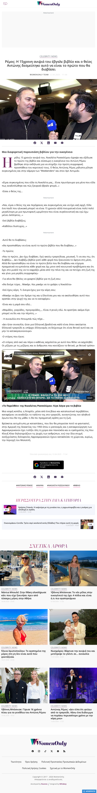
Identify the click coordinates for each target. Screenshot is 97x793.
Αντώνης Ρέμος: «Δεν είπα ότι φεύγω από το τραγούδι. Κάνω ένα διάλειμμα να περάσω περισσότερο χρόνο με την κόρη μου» (72, 714)
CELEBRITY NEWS (48, 56)
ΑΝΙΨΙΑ (40, 485)
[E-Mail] (55, 143)
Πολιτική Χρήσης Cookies (34, 768)
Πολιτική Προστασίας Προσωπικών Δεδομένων (63, 761)
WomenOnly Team (39, 74)
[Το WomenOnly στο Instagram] (39, 751)
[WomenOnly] (48, 4)
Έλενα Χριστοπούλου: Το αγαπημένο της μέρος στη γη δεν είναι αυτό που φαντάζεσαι (23, 653)
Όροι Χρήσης (31, 761)
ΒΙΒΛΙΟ (77, 485)
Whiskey (62, 784)
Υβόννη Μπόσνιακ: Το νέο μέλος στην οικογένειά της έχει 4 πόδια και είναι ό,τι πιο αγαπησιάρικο (71, 595)
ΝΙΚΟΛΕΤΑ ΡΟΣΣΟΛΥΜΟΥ (59, 485)
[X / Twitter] (42, 143)
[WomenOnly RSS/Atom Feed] (64, 751)
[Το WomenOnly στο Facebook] (33, 751)
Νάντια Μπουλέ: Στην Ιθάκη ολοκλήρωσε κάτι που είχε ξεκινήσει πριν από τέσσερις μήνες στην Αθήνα (23, 595)
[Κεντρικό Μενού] (5, 4)
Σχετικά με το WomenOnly (62, 768)
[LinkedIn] (48, 143)
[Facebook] (35, 143)
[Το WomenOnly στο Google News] (58, 751)
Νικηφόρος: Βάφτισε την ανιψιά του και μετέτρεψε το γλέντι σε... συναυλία (73, 652)
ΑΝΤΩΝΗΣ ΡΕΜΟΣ (25, 485)
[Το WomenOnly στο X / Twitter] (52, 751)
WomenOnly (48, 742)
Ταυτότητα (16, 761)
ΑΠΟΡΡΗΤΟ (90, 791)
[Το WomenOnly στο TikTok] (45, 751)
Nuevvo (44, 784)
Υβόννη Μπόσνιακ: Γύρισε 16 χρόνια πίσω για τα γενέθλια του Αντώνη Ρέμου (23, 711)
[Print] (62, 143)
